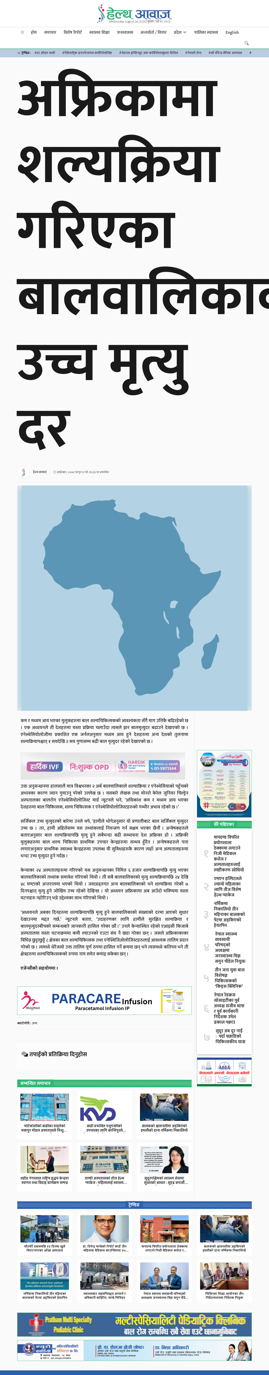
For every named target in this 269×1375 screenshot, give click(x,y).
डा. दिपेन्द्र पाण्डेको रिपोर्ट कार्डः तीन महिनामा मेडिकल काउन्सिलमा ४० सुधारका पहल (105, 1250)
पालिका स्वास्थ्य (206, 32)
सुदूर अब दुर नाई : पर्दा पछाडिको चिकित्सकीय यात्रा (230, 1036)
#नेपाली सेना (193, 53)
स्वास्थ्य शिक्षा (99, 32)
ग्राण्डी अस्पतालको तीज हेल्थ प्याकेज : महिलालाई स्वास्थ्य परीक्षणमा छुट (104, 1183)
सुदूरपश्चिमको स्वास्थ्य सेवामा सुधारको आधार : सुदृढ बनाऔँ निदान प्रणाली (164, 1183)
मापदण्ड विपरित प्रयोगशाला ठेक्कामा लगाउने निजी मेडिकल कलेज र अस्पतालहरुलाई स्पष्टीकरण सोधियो (229, 854)
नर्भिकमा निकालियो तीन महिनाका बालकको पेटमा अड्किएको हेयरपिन (229, 914)
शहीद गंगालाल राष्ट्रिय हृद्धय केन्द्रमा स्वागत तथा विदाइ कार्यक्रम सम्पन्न (44, 1180)
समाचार (50, 32)
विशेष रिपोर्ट (73, 32)
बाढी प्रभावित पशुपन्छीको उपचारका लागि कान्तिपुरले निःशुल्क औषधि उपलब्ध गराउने (104, 1130)
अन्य (34, 1023)
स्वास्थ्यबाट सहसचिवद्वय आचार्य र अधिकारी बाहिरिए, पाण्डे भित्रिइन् (104, 1296)
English (232, 32)
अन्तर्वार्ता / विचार (154, 32)
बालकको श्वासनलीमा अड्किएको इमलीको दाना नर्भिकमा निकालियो (164, 1128)
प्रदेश (178, 32)
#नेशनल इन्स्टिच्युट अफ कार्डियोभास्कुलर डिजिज (148, 53)
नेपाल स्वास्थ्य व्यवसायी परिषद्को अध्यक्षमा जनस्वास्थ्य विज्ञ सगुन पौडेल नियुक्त (230, 948)
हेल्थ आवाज (40, 472)
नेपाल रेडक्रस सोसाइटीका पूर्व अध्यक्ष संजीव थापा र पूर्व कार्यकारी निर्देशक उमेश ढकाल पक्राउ (229, 1008)
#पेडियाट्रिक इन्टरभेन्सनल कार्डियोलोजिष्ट (87, 53)
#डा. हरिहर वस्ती (44, 53)
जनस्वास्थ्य (125, 32)
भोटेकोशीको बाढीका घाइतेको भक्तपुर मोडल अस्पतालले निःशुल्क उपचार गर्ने (44, 1130)
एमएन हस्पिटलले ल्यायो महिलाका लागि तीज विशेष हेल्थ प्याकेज (228, 887)
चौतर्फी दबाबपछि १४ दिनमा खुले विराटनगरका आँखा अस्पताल (44, 1248)
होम (34, 32)
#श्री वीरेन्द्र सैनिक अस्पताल (225, 53)
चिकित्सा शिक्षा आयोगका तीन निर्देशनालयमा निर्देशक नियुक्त (224, 1296)
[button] (22, 32)
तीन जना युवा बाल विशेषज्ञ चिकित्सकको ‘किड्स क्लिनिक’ (230, 978)
